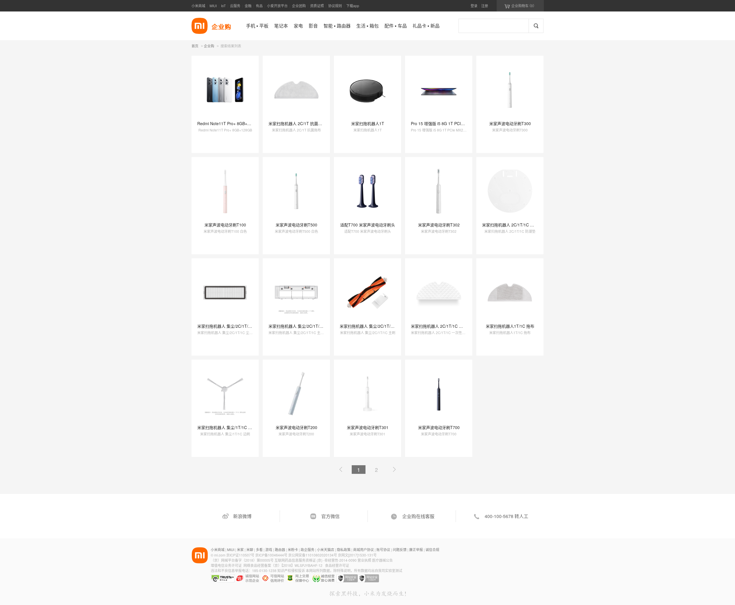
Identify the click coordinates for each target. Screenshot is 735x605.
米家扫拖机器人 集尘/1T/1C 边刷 (226, 427)
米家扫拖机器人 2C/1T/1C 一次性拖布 (445, 326)
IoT (223, 5)
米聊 (249, 549)
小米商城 (198, 5)
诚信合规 (432, 549)
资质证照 (317, 5)
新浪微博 (242, 516)
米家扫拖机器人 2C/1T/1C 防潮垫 (512, 225)
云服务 (235, 5)
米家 (240, 549)
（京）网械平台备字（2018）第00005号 (242, 560)
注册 (484, 5)
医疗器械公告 (382, 560)
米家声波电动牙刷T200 (296, 427)
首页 (195, 45)
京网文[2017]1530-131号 (357, 554)
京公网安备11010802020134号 (313, 554)
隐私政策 (344, 549)
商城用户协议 (363, 549)
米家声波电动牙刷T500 (296, 225)
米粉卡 (293, 549)
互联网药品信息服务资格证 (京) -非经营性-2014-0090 (315, 560)
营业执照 (364, 560)
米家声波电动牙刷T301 (367, 427)
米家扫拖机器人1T (367, 123)
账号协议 (383, 549)
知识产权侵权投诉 (291, 570)
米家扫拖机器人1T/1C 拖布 (510, 326)
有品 (259, 5)
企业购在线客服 (418, 516)
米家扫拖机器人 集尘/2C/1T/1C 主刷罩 (303, 326)
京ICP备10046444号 (271, 554)
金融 (248, 5)
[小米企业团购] (200, 26)
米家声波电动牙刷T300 (510, 123)
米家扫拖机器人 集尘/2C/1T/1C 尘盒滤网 (233, 326)
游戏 (268, 549)
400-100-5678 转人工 (506, 516)
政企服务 (307, 549)
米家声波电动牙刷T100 (225, 225)
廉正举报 (416, 549)
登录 (474, 5)
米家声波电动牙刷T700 (439, 427)
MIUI (213, 5)
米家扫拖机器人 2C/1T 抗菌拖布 (297, 123)
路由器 (280, 549)
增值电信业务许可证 (226, 565)
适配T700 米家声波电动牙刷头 (367, 225)
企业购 (209, 46)
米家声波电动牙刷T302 (439, 225)
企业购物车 (520, 6)
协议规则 (335, 5)
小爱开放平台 (277, 5)
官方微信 (330, 516)
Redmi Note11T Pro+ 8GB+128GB (228, 123)
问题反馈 (400, 549)
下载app (352, 5)
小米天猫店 (325, 549)
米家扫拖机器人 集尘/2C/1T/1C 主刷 (372, 326)
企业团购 (299, 5)
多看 (259, 549)
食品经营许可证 (337, 565)
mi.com (219, 554)
